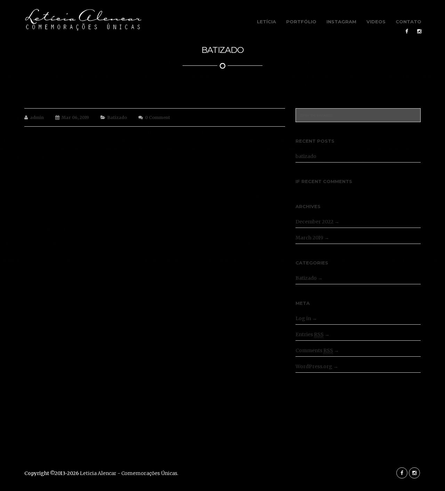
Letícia (266, 21)
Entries (310, 334)
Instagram (341, 21)
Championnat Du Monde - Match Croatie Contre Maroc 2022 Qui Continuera (334, 276)
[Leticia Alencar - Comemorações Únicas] (83, 20)
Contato (408, 21)
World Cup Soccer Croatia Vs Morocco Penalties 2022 (204, 244)
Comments (314, 350)
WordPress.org (314, 366)
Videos (376, 21)
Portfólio (301, 21)
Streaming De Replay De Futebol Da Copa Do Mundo (213, 148)
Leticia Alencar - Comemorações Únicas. (129, 473)
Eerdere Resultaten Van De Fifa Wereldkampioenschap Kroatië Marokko (353, 164)
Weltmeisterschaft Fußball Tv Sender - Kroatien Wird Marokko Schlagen (195, 132)
